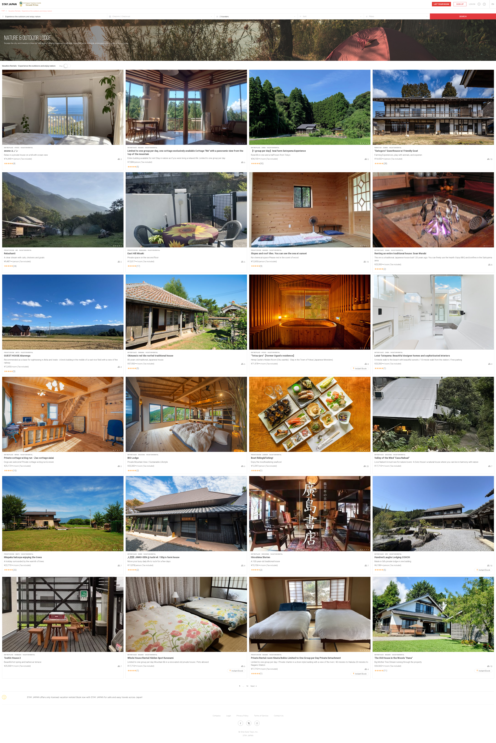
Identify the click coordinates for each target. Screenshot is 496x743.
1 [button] (113, 143)
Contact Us (278, 716)
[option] (62, 107)
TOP (3, 11)
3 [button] (117, 143)
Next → (254, 686)
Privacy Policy (242, 716)
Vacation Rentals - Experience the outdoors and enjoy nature (30, 11)
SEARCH (463, 16)
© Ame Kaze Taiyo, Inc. (248, 732)
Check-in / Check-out (121, 16)
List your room (441, 4)
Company (217, 716)
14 (247, 686)
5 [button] (121, 143)
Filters (371, 16)
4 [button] (119, 143)
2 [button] (115, 143)
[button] (479, 4)
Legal (228, 716)
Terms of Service (261, 716)
